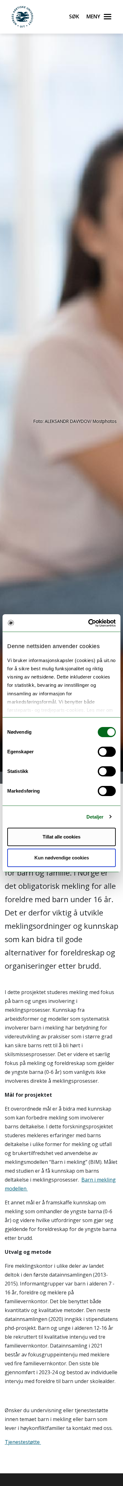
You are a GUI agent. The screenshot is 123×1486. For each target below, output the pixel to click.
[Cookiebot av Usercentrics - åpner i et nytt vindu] (88, 623)
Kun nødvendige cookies (61, 857)
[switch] (107, 752)
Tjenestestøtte (23, 1441)
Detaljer (95, 817)
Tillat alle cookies (61, 836)
